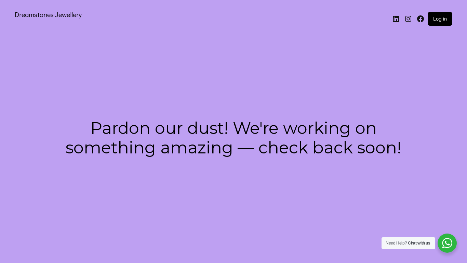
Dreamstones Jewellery (48, 14)
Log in (440, 19)
